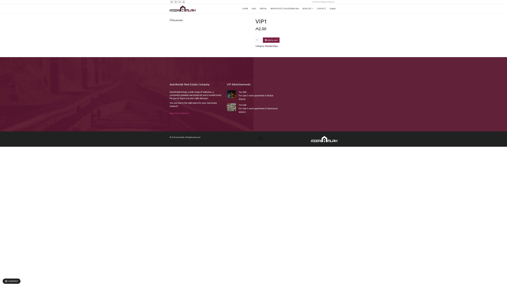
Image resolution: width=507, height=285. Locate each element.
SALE (254, 8)
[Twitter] (172, 2)
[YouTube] (184, 2)
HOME (245, 8)
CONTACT (321, 8)
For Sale (242, 92)
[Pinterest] (176, 2)
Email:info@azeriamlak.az (324, 2)
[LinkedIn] (180, 2)
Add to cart (272, 40)
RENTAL (263, 8)
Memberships (271, 46)
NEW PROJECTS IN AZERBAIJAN (285, 8)
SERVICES (306, 8)
